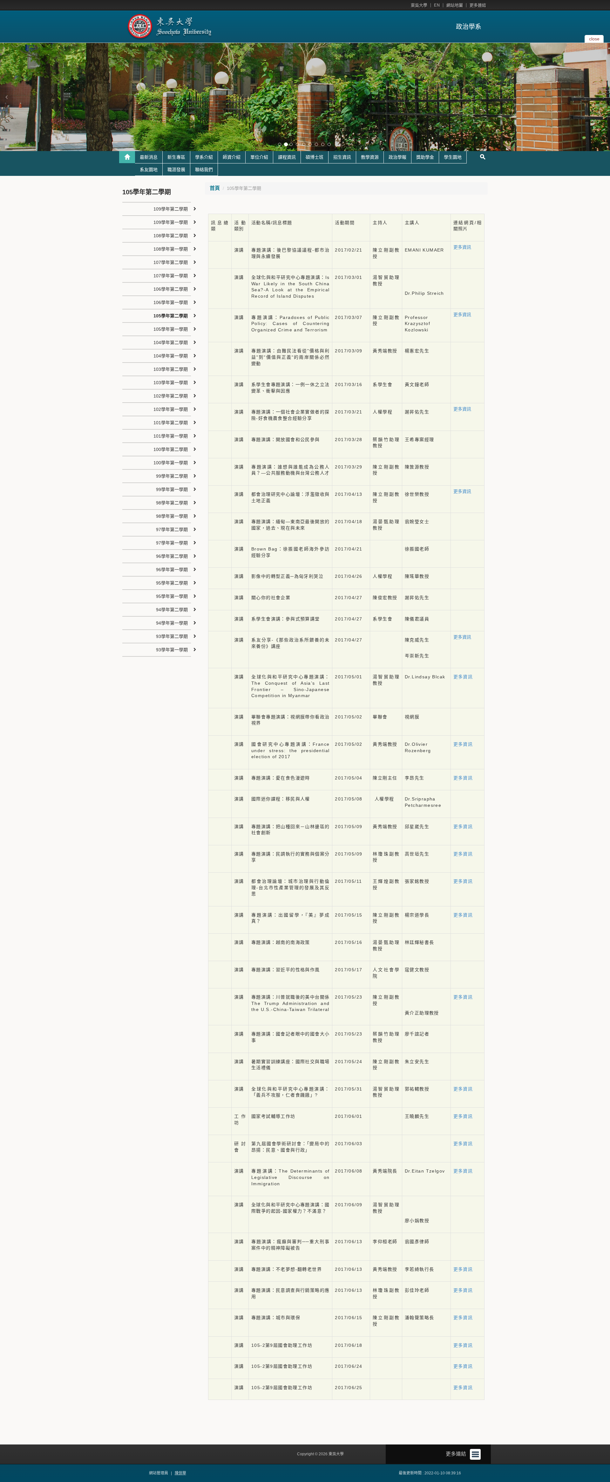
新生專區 (176, 157)
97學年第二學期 (172, 529)
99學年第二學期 (172, 476)
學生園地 (453, 157)
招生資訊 (342, 157)
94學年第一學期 (172, 623)
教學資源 (370, 157)
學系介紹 (204, 157)
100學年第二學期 (170, 449)
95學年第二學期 (172, 582)
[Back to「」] (127, 157)
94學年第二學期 (172, 609)
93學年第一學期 (172, 649)
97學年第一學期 (172, 542)
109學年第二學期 (170, 208)
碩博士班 (314, 157)
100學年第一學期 (170, 462)
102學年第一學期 (170, 409)
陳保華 (180, 1473)
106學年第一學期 (170, 302)
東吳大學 (419, 5)
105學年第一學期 (170, 329)
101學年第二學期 (170, 422)
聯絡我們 (204, 169)
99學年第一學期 (172, 489)
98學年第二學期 (172, 502)
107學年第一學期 (170, 275)
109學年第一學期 (170, 222)
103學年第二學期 (170, 369)
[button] (6, 97)
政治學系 (468, 26)
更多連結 (478, 5)
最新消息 (149, 157)
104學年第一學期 (170, 355)
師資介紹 (232, 157)
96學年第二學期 (172, 556)
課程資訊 (287, 157)
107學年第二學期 (170, 262)
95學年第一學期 (172, 596)
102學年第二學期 (170, 395)
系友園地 (149, 169)
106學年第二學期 (170, 289)
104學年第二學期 (170, 342)
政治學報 (397, 157)
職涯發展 (176, 169)
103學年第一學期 (170, 382)
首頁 (215, 188)
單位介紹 (259, 157)
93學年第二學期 (172, 636)
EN (437, 5)
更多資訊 (462, 247)
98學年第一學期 (172, 516)
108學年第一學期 (170, 249)
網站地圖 (454, 5)
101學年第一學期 (170, 436)
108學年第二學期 (170, 235)
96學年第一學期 (172, 569)
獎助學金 (425, 157)
